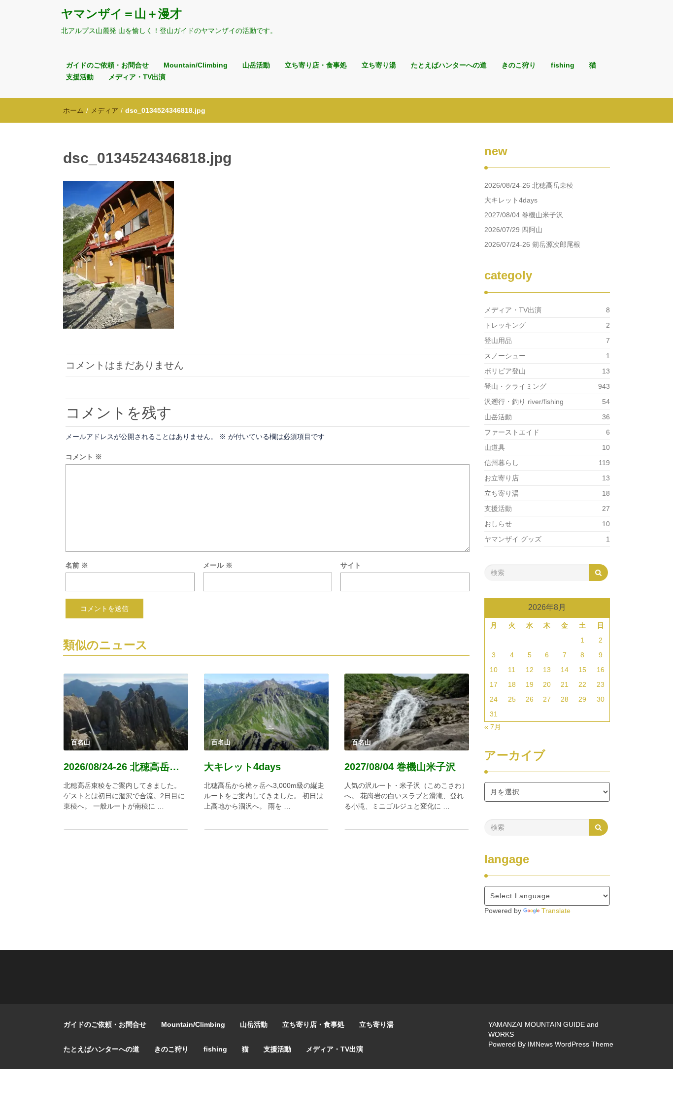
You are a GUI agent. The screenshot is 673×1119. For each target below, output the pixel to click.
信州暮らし (501, 463)
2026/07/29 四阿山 (513, 230)
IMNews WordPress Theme (570, 1044)
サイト (350, 565)
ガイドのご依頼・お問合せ (107, 65)
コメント (84, 457)
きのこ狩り (519, 65)
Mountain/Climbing (196, 65)
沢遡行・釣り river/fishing (524, 402)
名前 (77, 565)
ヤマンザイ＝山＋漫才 (121, 13)
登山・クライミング (515, 386)
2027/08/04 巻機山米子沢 (400, 766)
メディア (104, 110)
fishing (562, 65)
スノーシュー (505, 356)
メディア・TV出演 (137, 77)
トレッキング (505, 325)
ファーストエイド (511, 432)
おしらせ (498, 524)
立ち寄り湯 (379, 65)
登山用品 (498, 340)
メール (218, 565)
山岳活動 (256, 65)
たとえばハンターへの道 (449, 65)
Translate (556, 911)
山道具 (494, 447)
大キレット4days (242, 766)
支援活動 (80, 77)
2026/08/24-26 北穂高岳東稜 (126, 766)
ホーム (73, 110)
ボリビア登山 (505, 371)
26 (530, 699)
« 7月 (492, 727)
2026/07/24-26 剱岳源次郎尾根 (532, 244)
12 (530, 670)
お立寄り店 (501, 478)
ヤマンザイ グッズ (512, 539)
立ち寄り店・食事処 (316, 65)
